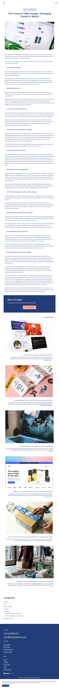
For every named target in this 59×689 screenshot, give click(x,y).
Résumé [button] (6, 662)
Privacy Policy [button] (7, 669)
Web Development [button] (8, 649)
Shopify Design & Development (13, 613)
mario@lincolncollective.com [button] (15, 637)
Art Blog (6, 601)
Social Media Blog (8, 618)
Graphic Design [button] (8, 652)
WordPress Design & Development (14, 616)
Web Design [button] (7, 647)
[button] (56, 3)
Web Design (32, 9)
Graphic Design (8, 606)
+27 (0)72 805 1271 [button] (11, 633)
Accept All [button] (5, 685)
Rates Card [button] (7, 664)
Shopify (10, 322)
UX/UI (25, 9)
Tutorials (6, 609)
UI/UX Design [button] (7, 644)
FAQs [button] (5, 667)
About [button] (5, 659)
